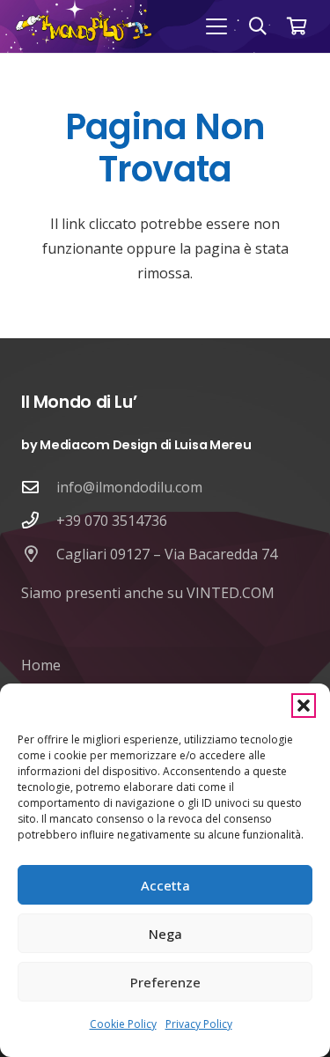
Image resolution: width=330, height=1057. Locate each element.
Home (41, 665)
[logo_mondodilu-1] (83, 26)
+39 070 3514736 (111, 520)
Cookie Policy (123, 1023)
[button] (303, 705)
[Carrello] (296, 26)
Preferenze (165, 982)
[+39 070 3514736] (38, 520)
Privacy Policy (198, 1023)
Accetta (165, 885)
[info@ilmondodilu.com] (38, 486)
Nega (165, 933)
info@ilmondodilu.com (129, 487)
